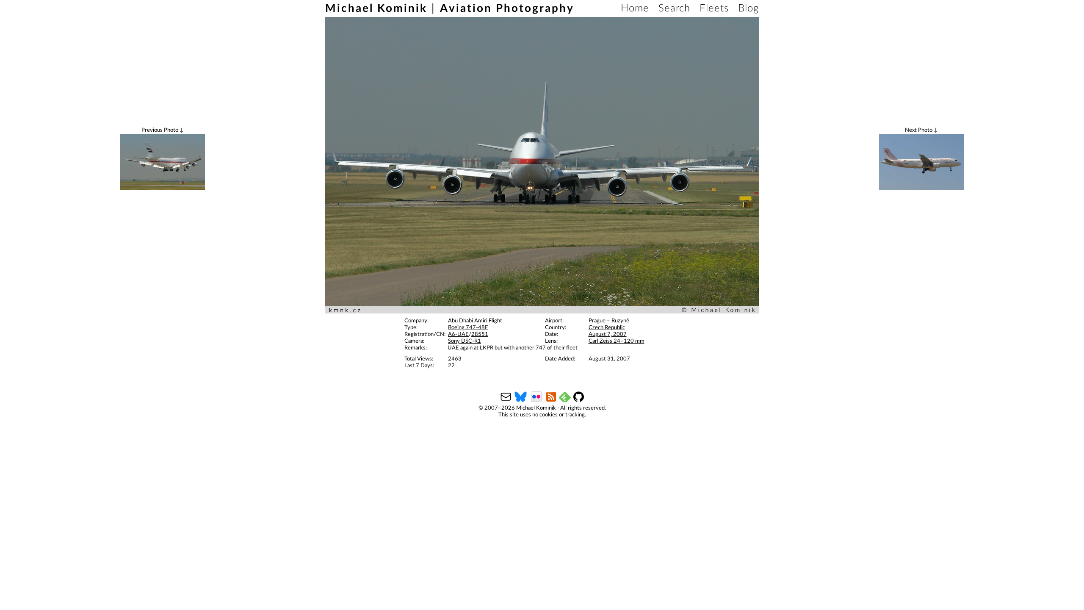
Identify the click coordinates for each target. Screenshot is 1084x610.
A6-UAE (458, 334)
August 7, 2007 (608, 334)
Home (635, 8)
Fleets (714, 8)
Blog (748, 8)
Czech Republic (607, 327)
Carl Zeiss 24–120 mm (616, 341)
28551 (479, 334)
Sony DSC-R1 (464, 341)
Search (674, 8)
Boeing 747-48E (468, 327)
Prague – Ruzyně (609, 321)
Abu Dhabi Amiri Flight (475, 321)
